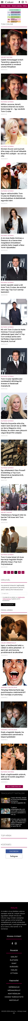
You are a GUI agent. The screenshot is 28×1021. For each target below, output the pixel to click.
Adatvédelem (14, 994)
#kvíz (8, 6)
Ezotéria (11, 772)
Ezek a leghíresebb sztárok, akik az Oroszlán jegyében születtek (13, 776)
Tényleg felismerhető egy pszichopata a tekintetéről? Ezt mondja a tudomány (13, 692)
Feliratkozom (8, 604)
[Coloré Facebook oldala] (19, 2)
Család (3, 643)
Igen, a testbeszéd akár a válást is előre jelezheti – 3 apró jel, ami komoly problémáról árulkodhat (12, 649)
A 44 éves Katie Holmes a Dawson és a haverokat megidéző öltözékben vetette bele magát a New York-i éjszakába (12, 243)
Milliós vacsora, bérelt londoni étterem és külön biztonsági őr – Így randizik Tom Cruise (13, 107)
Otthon (14, 973)
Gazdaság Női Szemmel (14, 10)
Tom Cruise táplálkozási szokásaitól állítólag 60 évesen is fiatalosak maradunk (11, 382)
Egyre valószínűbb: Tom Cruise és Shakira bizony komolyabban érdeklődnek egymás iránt (13, 197)
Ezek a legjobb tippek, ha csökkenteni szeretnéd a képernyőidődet (12, 734)
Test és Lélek (12, 687)
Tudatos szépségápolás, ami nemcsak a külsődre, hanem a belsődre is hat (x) (18, 811)
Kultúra (9, 57)
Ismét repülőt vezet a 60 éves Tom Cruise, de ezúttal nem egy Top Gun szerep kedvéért (13, 288)
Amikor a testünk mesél (14, 19)
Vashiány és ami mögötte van (14, 21)
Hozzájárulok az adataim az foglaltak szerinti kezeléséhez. (14, 599)
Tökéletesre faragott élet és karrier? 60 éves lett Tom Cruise (13, 517)
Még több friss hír (14, 786)
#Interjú (3, 6)
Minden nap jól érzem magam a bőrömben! (14, 12)
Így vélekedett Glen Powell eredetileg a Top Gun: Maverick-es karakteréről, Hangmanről (13, 473)
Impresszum (14, 987)
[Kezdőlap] (9, 2)
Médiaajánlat (14, 990)
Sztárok (11, 102)
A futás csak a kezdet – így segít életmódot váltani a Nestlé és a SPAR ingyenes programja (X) (18, 822)
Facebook (14, 851)
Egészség (4, 687)
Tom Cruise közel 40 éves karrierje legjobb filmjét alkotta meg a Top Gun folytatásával (12, 560)
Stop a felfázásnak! (14, 17)
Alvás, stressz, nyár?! (14, 14)
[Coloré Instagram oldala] (22, 2)
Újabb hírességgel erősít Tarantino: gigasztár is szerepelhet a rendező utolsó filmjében (12, 63)
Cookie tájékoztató (14, 997)
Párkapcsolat (11, 643)
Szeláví (3, 57)
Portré (9, 512)
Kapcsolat (14, 1000)
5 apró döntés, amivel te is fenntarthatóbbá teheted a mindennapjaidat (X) (19, 800)
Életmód (4, 102)
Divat (14, 963)
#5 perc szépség (16, 6)
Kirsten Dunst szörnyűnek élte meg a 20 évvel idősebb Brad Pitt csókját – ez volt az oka (13, 152)
